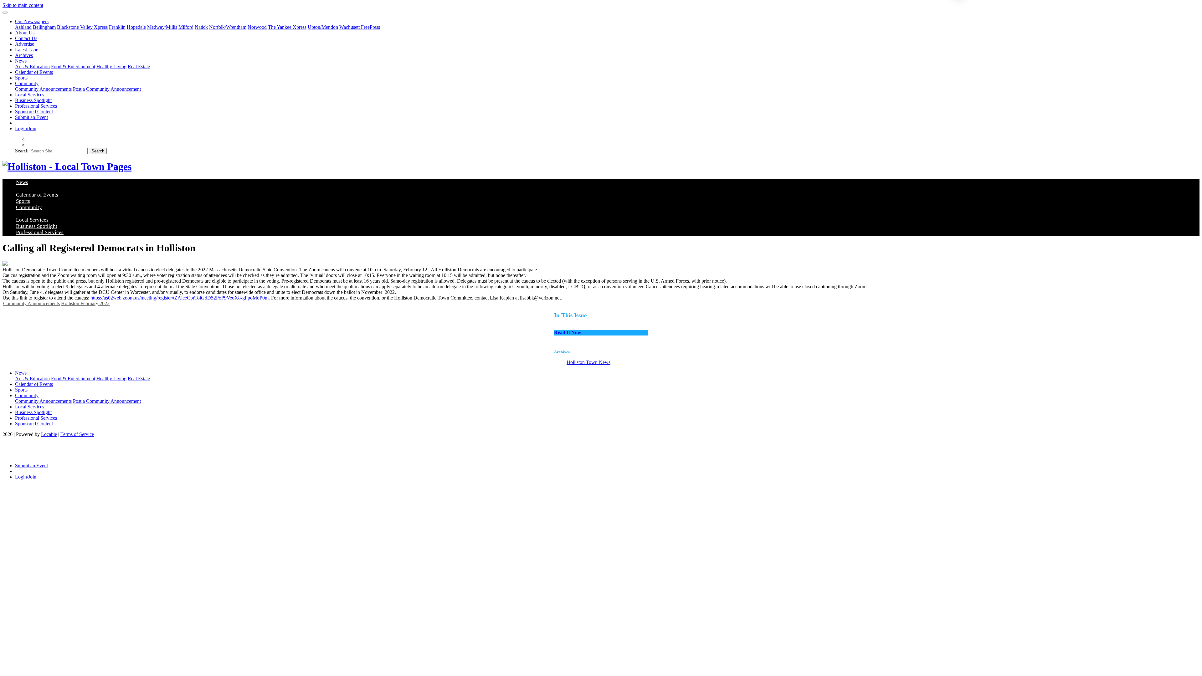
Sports (21, 77)
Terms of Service (77, 434)
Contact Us (26, 38)
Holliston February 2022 (85, 303)
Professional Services (36, 106)
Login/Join (25, 128)
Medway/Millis (162, 27)
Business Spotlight (33, 100)
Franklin (117, 27)
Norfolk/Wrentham (227, 27)
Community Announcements (43, 89)
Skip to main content (23, 5)
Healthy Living (111, 66)
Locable (49, 434)
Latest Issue (26, 49)
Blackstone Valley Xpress (82, 27)
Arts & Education (32, 66)
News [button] (21, 61)
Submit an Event (31, 117)
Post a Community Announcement (107, 89)
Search (21, 150)
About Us (24, 32)
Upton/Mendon (323, 27)
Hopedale (136, 27)
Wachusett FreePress (359, 27)
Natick (201, 27)
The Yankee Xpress (287, 27)
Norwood (257, 27)
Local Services (29, 94)
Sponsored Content (34, 111)
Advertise (24, 44)
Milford (185, 27)
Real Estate (139, 66)
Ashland (23, 27)
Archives (24, 55)
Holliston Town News (588, 362)
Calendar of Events (34, 72)
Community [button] (27, 83)
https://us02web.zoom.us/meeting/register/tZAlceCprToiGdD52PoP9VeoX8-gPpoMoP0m (179, 297)
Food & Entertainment (73, 66)
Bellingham (44, 27)
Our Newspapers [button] (32, 21)
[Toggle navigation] (5, 12)
